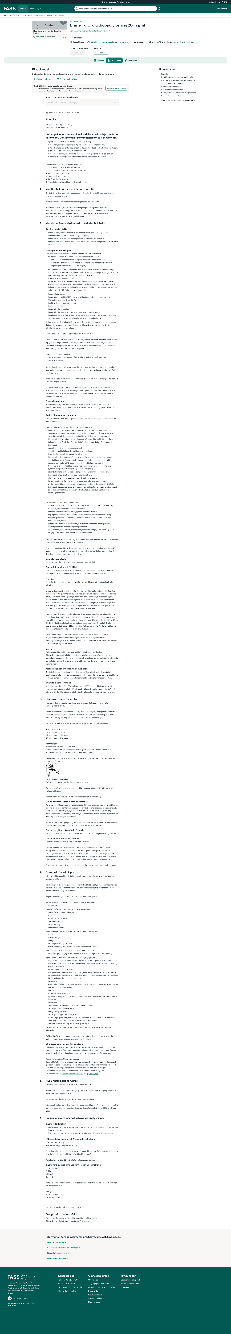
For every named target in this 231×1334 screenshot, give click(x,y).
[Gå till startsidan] (10, 8)
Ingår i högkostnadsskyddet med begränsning (108, 42)
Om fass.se (93, 1280)
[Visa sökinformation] (159, 8)
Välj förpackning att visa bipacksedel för (63, 97)
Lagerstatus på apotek (130, 1280)
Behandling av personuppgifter (101, 1287)
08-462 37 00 (71, 1280)
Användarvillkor (95, 1298)
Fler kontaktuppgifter (67, 1291)
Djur (39, 8)
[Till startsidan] (5, 15)
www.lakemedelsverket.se (72, 1073)
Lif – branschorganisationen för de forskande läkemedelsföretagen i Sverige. (24, 1290)
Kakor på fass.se (95, 1294)
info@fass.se (70, 1283)
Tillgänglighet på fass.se (98, 1283)
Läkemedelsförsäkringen (183, 42)
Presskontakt (94, 1291)
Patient (23, 8)
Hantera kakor (94, 1302)
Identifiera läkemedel (130, 1283)
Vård (32, 8)
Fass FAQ (125, 1287)
